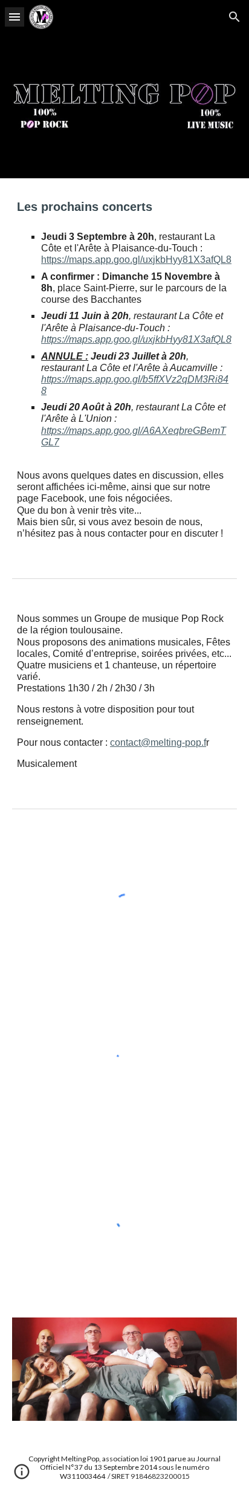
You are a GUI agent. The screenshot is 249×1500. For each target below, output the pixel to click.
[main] (124, 369)
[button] (14, 16)
